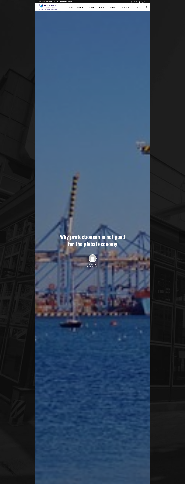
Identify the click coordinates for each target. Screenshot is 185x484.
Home (71, 7)
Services (91, 7)
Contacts (139, 7)
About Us (80, 7)
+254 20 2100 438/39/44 (49, 1)
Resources (113, 7)
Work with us (126, 7)
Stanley (93, 264)
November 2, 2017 (92, 266)
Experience (102, 7)
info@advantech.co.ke (66, 1)
